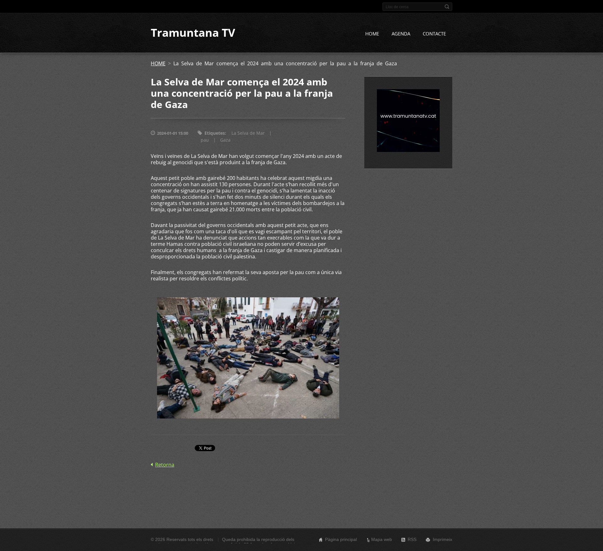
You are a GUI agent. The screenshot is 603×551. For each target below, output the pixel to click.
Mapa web (381, 539)
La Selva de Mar (248, 133)
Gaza (225, 140)
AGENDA (401, 33)
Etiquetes (214, 133)
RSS (412, 539)
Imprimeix (442, 539)
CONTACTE (434, 33)
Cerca (446, 6)
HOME (372, 33)
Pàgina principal (341, 539)
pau (205, 140)
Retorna (164, 464)
